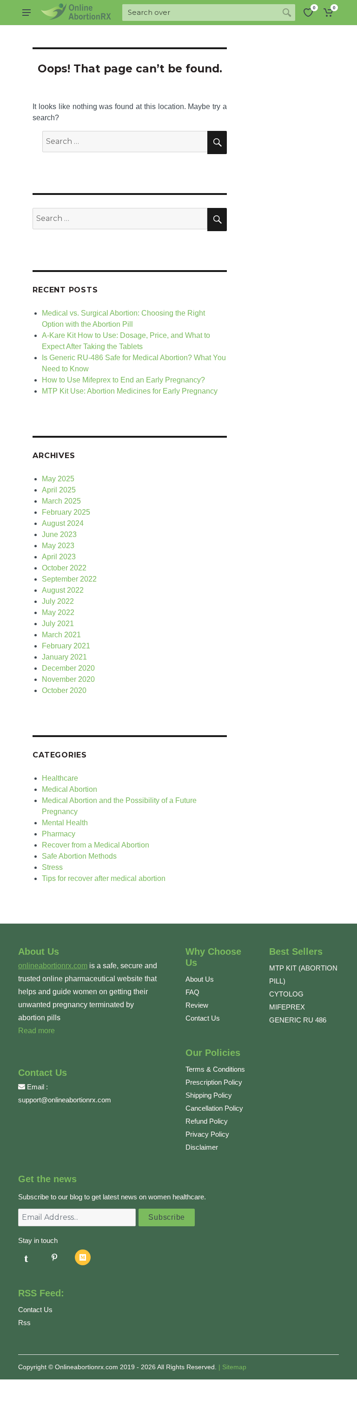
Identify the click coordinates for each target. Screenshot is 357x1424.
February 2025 (66, 512)
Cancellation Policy (214, 1108)
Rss (24, 1323)
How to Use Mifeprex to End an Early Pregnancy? (123, 380)
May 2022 (58, 612)
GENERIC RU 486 (297, 1020)
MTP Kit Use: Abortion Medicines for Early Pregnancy (130, 391)
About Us (199, 979)
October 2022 (64, 568)
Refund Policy (206, 1121)
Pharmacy (58, 834)
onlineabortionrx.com (52, 966)
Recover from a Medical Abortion (95, 845)
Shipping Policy (208, 1095)
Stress (52, 867)
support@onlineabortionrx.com (64, 1100)
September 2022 (69, 579)
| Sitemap (232, 1367)
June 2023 (59, 534)
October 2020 (64, 690)
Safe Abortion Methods (79, 856)
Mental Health (65, 823)
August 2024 (63, 523)
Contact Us (202, 1018)
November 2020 (68, 679)
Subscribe (166, 1217)
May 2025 (58, 479)
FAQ (192, 992)
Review (196, 1005)
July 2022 (58, 601)
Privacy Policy (207, 1134)
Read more (36, 1031)
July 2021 (58, 624)
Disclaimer (201, 1147)
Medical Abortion (69, 789)
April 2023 (59, 557)
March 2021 (61, 635)
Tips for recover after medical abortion (103, 878)
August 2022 (63, 590)
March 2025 (61, 501)
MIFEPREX (287, 1007)
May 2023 (58, 546)
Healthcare (60, 778)
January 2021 (64, 657)
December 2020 (68, 668)
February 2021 (66, 646)
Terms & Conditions (215, 1069)
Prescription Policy (213, 1082)
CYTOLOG (286, 994)
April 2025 (59, 490)
